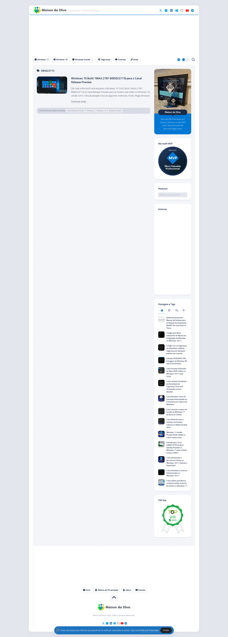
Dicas (135, 59)
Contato (141, 590)
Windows (90, 111)
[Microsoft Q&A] (176, 10)
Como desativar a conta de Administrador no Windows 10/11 (176, 473)
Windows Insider (82, 59)
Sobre (128, 590)
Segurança (105, 59)
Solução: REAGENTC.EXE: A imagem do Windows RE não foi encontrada (176, 361)
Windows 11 (43, 59)
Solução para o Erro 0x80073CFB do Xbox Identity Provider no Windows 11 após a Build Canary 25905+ (176, 447)
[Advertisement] (114, 34)
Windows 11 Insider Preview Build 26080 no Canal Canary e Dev (175, 435)
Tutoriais (121, 59)
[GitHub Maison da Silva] (181, 10)
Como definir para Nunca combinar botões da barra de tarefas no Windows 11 (176, 483)
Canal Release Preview (75, 111)
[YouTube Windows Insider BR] (187, 10)
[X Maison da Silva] (160, 10)
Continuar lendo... (79, 101)
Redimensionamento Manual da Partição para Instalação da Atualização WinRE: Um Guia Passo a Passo (176, 323)
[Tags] (183, 310)
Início (87, 590)
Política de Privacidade (107, 590)
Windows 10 (62, 59)
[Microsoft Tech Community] (166, 10)
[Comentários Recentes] (176, 310)
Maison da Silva (58, 110)
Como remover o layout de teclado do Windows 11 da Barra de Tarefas (176, 412)
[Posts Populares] (161, 310)
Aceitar (166, 630)
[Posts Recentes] (169, 310)
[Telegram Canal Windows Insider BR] (192, 10)
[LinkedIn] (171, 10)
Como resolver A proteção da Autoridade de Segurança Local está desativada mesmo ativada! (176, 386)
